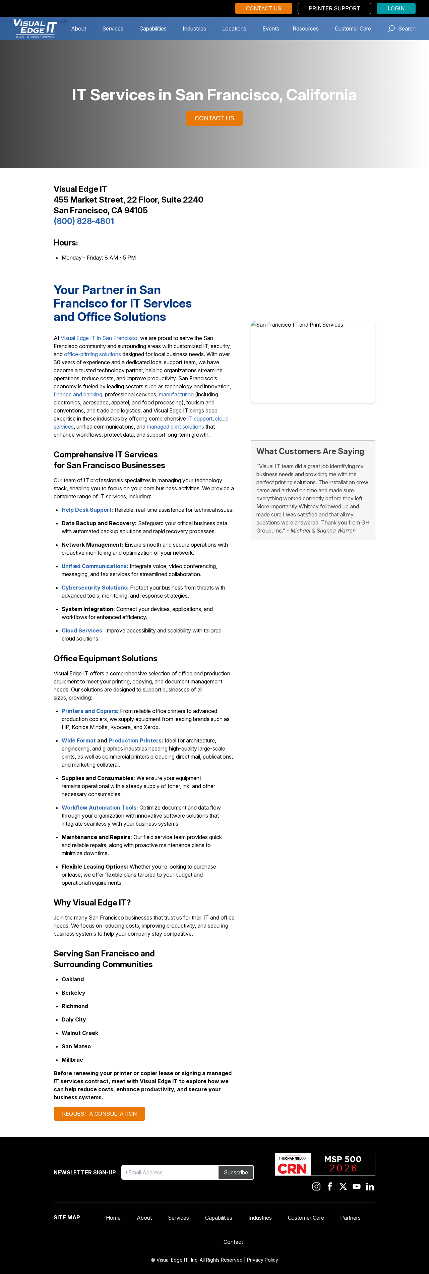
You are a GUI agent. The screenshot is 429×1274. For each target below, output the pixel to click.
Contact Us (263, 8)
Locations (234, 28)
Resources (306, 28)
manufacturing (176, 394)
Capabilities (153, 28)
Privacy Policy (262, 1260)
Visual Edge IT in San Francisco (99, 338)
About (78, 28)
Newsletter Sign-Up (85, 1172)
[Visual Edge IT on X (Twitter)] (343, 1186)
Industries (194, 28)
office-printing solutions (92, 354)
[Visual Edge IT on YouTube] (356, 1186)
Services (112, 28)
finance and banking (78, 394)
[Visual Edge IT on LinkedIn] (370, 1186)
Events (270, 28)
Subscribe (236, 1172)
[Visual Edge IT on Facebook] (329, 1186)
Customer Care (353, 28)
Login (396, 8)
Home (113, 1217)
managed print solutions (175, 426)
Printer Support (334, 8)
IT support (199, 418)
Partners (350, 1217)
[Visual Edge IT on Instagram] (316, 1186)
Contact (233, 1241)
